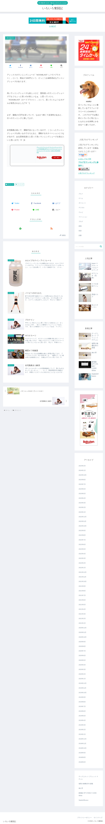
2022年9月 (82, 530)
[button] (61, 66)
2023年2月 (82, 507)
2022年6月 (82, 544)
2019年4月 (82, 720)
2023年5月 (82, 493)
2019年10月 (82, 692)
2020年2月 (82, 674)
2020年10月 (82, 637)
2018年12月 (82, 739)
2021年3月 (82, 614)
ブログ (81, 221)
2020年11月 (82, 632)
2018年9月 (82, 753)
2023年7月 (82, 484)
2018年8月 (82, 757)
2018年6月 (82, 762)
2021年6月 (82, 600)
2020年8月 (82, 646)
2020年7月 (82, 651)
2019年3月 (82, 725)
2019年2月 (82, 729)
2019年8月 (82, 702)
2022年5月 (82, 549)
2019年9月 (82, 697)
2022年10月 (82, 526)
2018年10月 (82, 748)
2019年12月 (82, 683)
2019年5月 (82, 716)
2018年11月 (82, 743)
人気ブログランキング (86, 173)
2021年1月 (82, 623)
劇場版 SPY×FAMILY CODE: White (88, 794)
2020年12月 (82, 628)
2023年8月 (82, 479)
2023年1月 (82, 512)
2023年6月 (82, 489)
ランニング (20, 184)
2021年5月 (82, 604)
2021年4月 (82, 609)
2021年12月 (82, 572)
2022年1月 (82, 567)
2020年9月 (82, 641)
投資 (80, 231)
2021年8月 (82, 591)
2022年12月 (82, 517)
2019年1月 (82, 734)
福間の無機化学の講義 (86, 783)
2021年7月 (82, 595)
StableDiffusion (83, 800)
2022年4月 (82, 553)
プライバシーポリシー (84, 817)
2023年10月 (82, 475)
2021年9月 (82, 586)
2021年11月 (82, 577)
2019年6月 (82, 711)
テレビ (81, 212)
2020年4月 (82, 665)
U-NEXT (52, 26)
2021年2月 (82, 618)
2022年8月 (82, 535)
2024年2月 (82, 466)
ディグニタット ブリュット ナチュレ (88, 778)
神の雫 (81, 788)
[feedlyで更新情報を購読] (20, 228)
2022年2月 (82, 563)
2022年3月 (82, 558)
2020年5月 (82, 660)
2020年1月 (82, 678)
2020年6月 (82, 655)
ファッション (83, 217)
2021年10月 (82, 581)
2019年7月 (82, 706)
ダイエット (10, 184)
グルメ (81, 194)
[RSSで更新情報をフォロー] (51, 228)
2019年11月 (82, 688)
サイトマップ (98, 817)
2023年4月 (82, 498)
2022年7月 (82, 540)
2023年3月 (82, 503)
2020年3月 (82, 669)
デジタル (81, 207)
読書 (80, 235)
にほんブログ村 (84, 159)
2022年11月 (82, 521)
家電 (80, 226)
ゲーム (81, 198)
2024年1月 (82, 470)
